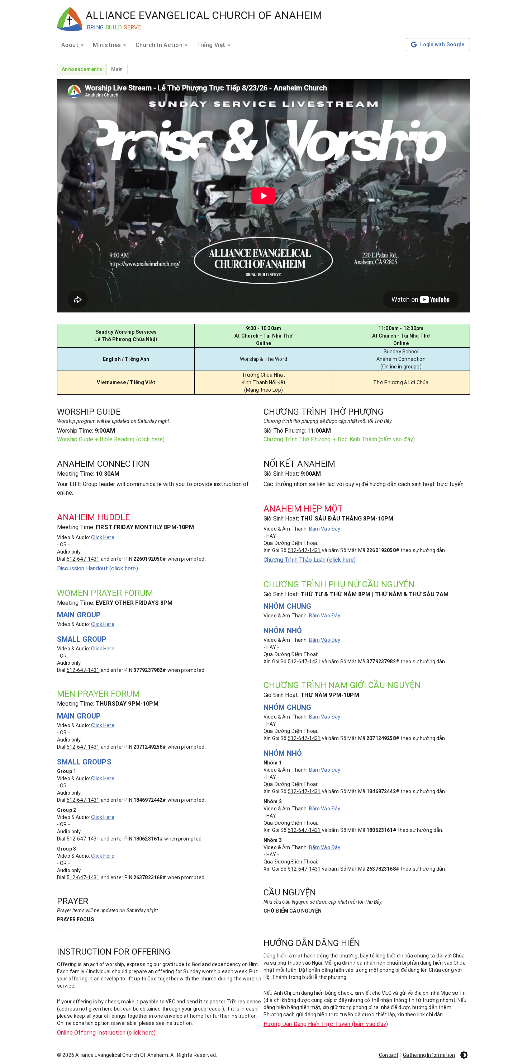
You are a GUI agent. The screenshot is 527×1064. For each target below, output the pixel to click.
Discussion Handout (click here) (97, 568)
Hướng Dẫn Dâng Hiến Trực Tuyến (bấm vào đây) (326, 1024)
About (70, 45)
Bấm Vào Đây (325, 529)
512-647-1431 (83, 559)
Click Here (102, 537)
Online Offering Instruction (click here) (106, 1032)
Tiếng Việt (211, 45)
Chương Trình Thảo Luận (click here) (310, 559)
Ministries (107, 45)
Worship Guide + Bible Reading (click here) (111, 439)
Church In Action (159, 45)
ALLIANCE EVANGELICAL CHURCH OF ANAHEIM (204, 15)
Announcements (82, 69)
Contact (388, 1055)
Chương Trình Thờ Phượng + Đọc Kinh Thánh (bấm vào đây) (339, 439)
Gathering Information (429, 1055)
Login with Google (442, 44)
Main (117, 69)
